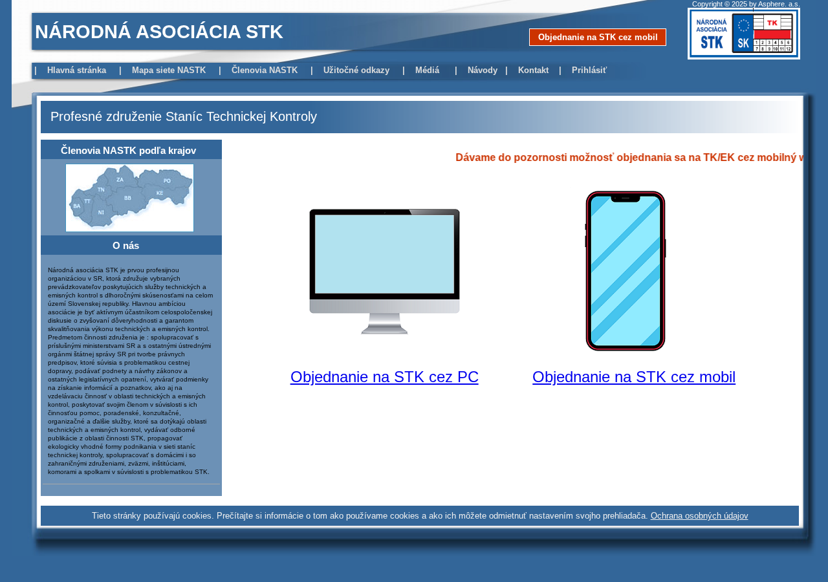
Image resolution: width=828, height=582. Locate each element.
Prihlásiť (590, 70)
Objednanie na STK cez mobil (598, 37)
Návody (485, 70)
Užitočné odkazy (357, 70)
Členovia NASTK (266, 70)
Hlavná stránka (78, 70)
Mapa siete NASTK (170, 70)
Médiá (429, 70)
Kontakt (534, 70)
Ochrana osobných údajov (699, 516)
